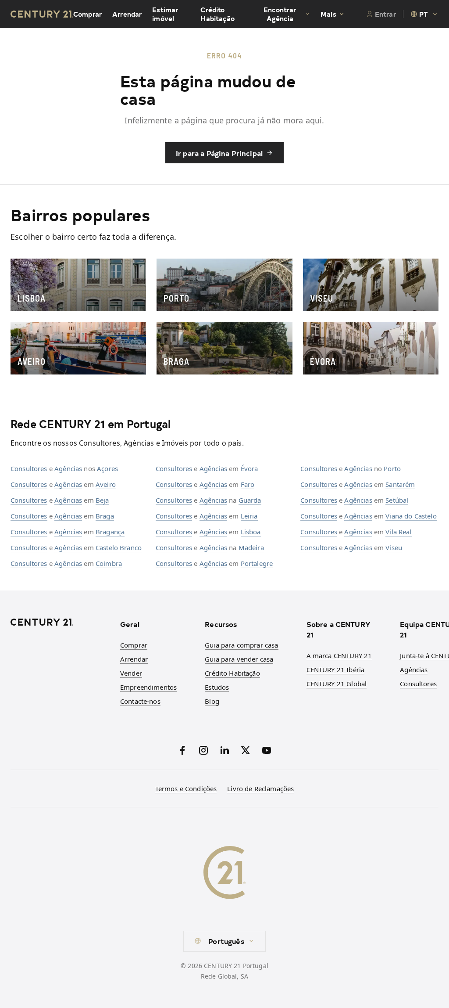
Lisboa (251, 531)
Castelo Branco (119, 547)
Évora (249, 468)
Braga (105, 515)
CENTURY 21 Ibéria (335, 669)
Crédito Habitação (217, 14)
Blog (212, 701)
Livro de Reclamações (260, 788)
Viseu (393, 547)
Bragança (110, 531)
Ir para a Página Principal (219, 153)
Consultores (29, 468)
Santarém (400, 484)
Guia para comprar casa (241, 645)
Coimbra (109, 563)
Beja (102, 500)
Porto (392, 468)
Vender (131, 673)
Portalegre (257, 563)
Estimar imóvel (165, 14)
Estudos (217, 687)
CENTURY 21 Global (336, 683)
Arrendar (127, 14)
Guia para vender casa (239, 659)
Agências (68, 468)
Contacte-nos (140, 701)
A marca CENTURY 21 (339, 655)
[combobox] (424, 14)
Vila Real (398, 531)
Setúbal (396, 500)
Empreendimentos (148, 687)
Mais (328, 14)
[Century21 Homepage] (42, 14)
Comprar (87, 14)
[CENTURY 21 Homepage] (60, 622)
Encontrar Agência (280, 14)
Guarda (250, 500)
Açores (107, 468)
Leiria (249, 515)
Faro (248, 484)
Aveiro (106, 484)
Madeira (251, 547)
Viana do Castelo (410, 515)
